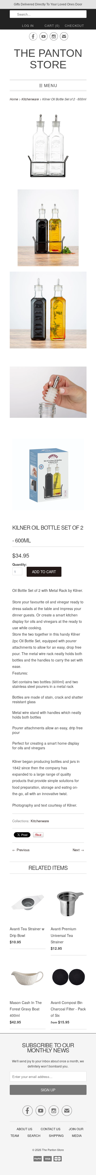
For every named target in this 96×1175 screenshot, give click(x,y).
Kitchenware (30, 99)
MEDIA (77, 1135)
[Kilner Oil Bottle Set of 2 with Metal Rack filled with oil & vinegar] (48, 228)
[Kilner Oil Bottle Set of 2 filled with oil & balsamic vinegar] (48, 311)
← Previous (21, 849)
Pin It (38, 834)
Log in (28, 25)
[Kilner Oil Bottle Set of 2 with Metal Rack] (48, 146)
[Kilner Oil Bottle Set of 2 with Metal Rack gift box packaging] (48, 475)
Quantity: (19, 564)
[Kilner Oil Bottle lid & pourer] (48, 393)
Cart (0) (52, 25)
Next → (78, 849)
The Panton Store (48, 58)
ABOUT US (24, 1129)
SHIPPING (56, 1135)
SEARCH (33, 1135)
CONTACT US (50, 1129)
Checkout (74, 25)
